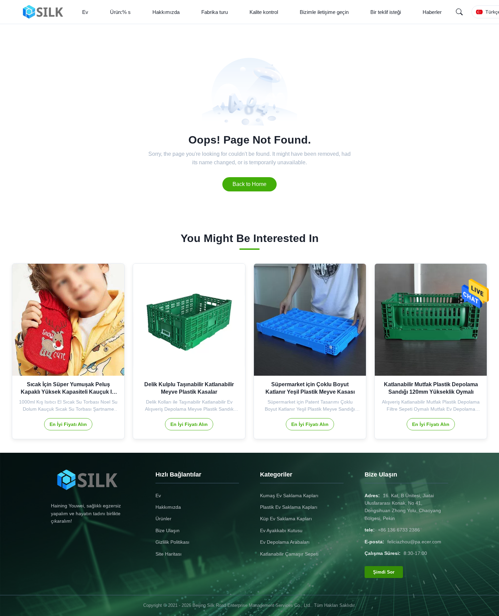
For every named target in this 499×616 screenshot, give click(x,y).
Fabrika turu (214, 12)
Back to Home (249, 184)
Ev (85, 12)
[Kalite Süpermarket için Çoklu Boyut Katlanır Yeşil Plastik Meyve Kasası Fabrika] (310, 320)
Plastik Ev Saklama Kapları (288, 507)
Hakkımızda (166, 12)
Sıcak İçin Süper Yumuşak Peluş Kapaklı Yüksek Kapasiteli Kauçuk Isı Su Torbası (68, 392)
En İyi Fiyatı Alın (68, 424)
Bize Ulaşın (167, 530)
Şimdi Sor (383, 572)
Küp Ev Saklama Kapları (286, 518)
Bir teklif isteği (385, 12)
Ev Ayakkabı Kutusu (281, 530)
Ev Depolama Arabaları (285, 542)
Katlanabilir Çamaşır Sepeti (289, 554)
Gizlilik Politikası (172, 542)
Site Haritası (168, 554)
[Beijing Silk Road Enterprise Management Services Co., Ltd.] (45, 12)
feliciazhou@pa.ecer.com (414, 541)
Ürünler (163, 518)
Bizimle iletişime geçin (324, 12)
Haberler (432, 12)
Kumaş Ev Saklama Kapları (289, 495)
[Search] (459, 12)
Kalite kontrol (264, 12)
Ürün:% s (120, 12)
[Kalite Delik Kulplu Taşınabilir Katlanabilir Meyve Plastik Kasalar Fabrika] (189, 320)
